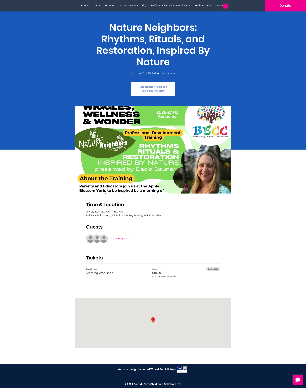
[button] (225, 5)
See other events (153, 91)
